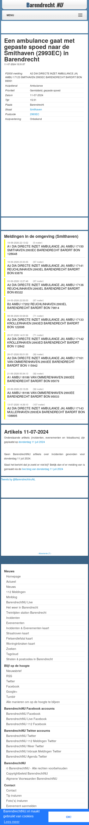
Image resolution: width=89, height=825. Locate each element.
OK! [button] (68, 817)
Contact (11, 790)
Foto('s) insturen (17, 801)
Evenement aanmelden (21, 806)
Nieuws (11, 587)
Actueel (11, 581)
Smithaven (36, 109)
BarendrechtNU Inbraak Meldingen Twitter (33, 751)
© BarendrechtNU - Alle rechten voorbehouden (36, 768)
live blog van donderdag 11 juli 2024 (42, 469)
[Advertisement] (54, 27)
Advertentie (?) (45, 553)
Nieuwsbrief (14, 671)
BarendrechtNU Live (19, 602)
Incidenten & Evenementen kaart (27, 628)
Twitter (10, 681)
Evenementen (15, 623)
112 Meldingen (16, 592)
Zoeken (11, 649)
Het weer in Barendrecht (22, 607)
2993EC (34, 114)
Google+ (11, 691)
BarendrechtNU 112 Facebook (26, 724)
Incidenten (13, 618)
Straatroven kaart (17, 633)
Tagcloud (12, 654)
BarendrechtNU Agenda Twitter (26, 756)
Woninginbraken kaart (20, 643)
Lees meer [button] (11, 822)
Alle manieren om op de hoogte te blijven (33, 702)
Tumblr (10, 697)
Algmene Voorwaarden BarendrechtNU (31, 778)
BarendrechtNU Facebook (23, 713)
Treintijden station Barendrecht (26, 612)
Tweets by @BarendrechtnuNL (18, 479)
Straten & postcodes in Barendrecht (29, 659)
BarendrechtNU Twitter (21, 736)
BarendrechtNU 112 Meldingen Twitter (31, 741)
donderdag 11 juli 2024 (32, 442)
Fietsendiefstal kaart (19, 638)
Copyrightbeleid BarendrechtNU (27, 773)
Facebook (12, 686)
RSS (9, 676)
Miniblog (11, 597)
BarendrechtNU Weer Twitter (25, 746)
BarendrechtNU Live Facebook (26, 719)
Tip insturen (14, 795)
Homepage (13, 576)
